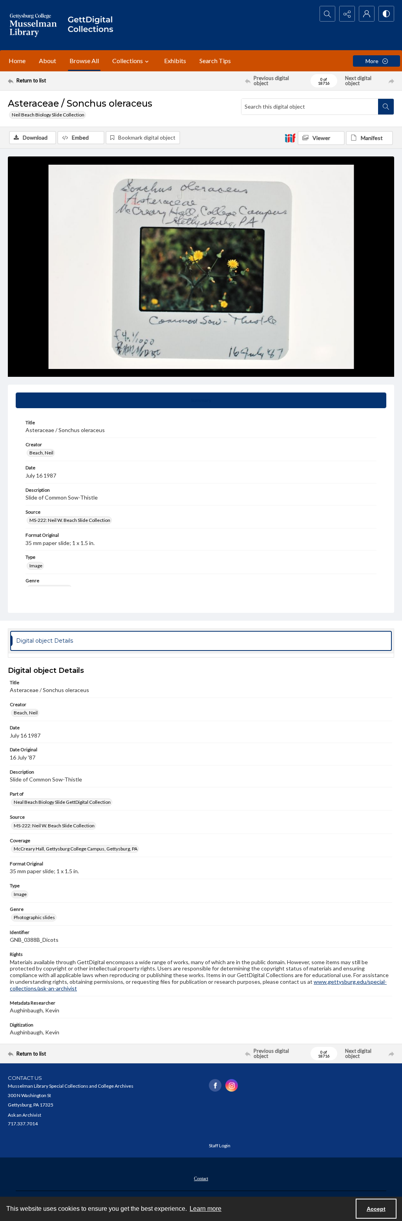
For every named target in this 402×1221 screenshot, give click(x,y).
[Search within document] (386, 106)
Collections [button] (127, 60)
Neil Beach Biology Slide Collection (48, 115)
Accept (376, 1209)
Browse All (84, 60)
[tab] (201, 400)
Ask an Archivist (24, 1115)
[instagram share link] (231, 1085)
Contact (201, 1178)
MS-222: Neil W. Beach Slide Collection (69, 520)
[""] (93, 25)
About (47, 60)
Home (17, 60)
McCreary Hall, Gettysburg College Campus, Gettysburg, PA (75, 849)
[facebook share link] (215, 1085)
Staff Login (219, 1145)
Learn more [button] (205, 1208)
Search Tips (215, 60)
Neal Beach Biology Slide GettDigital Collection (62, 802)
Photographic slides (34, 917)
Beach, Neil (41, 453)
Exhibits (175, 60)
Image (35, 566)
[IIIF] (290, 137)
